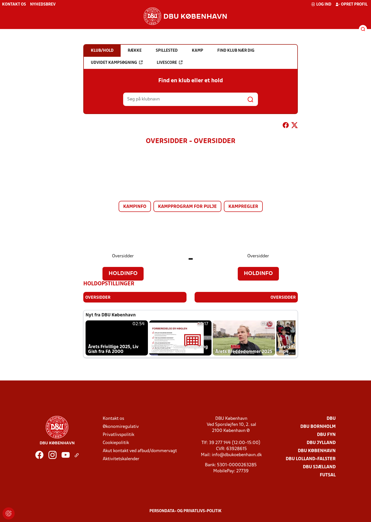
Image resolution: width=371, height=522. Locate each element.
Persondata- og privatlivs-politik (185, 511)
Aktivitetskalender (121, 459)
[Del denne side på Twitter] (294, 126)
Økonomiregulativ (121, 427)
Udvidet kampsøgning (114, 63)
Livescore (167, 63)
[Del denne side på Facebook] (286, 126)
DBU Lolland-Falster (311, 459)
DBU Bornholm (318, 427)
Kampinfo (134, 207)
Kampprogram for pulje (187, 207)
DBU (331, 419)
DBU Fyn (326, 435)
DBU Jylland (321, 443)
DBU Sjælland (319, 467)
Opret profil (354, 4)
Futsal (328, 475)
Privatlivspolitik (118, 435)
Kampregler (243, 207)
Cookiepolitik (116, 443)
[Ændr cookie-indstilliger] (9, 513)
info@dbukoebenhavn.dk (237, 455)
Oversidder (123, 256)
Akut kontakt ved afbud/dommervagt (140, 451)
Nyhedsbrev (43, 4)
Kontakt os (14, 4)
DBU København (317, 451)
